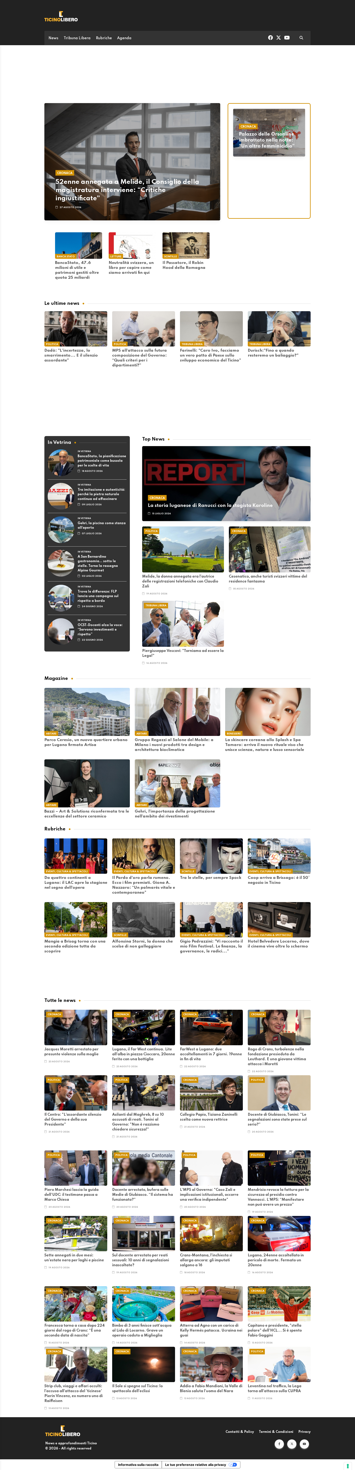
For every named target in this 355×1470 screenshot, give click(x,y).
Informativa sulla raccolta (138, 1465)
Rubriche (104, 38)
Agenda (124, 38)
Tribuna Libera (77, 38)
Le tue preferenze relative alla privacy (195, 1465)
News (53, 38)
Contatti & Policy (240, 1432)
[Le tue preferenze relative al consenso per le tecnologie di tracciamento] (348, 1466)
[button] (279, 1444)
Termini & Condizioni (276, 1432)
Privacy (304, 1432)
